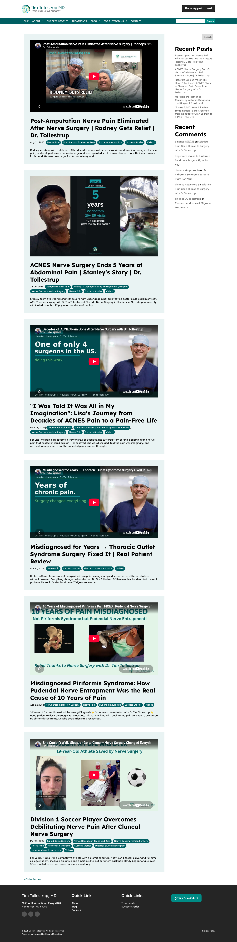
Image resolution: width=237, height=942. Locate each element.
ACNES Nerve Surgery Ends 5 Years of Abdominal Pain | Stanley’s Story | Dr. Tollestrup (86, 272)
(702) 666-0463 (186, 898)
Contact (136, 21)
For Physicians (114, 21)
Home (25, 21)
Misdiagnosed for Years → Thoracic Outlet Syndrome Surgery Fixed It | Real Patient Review (92, 554)
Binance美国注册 (184, 141)
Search (208, 37)
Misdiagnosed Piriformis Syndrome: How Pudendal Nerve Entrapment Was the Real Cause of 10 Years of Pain (92, 690)
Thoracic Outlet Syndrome (98, 568)
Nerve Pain (53, 142)
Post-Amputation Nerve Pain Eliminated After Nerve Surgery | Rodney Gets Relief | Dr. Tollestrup (92, 128)
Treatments (79, 21)
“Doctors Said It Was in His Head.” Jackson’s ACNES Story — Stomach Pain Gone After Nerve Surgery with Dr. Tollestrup (193, 86)
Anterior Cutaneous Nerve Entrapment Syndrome (100, 286)
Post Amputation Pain (110, 142)
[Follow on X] (37, 914)
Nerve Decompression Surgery (48, 291)
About (36, 21)
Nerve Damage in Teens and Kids (92, 841)
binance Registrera (186, 184)
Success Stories (57, 21)
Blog (93, 21)
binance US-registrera (188, 198)
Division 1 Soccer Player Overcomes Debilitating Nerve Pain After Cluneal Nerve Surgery (85, 826)
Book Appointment (198, 8)
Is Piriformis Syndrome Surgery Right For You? (192, 160)
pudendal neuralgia (110, 704)
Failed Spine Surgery (58, 841)
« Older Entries (32, 879)
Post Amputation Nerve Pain (79, 142)
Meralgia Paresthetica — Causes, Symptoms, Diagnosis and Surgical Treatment (192, 100)
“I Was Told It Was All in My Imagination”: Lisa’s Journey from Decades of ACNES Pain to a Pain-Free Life (93, 413)
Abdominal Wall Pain (57, 286)
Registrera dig (183, 156)
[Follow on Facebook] (24, 914)
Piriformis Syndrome (59, 845)
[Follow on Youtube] (30, 914)
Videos (151, 142)
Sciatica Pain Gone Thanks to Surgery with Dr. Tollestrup (192, 146)
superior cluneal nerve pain (110, 845)
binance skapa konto (187, 170)
